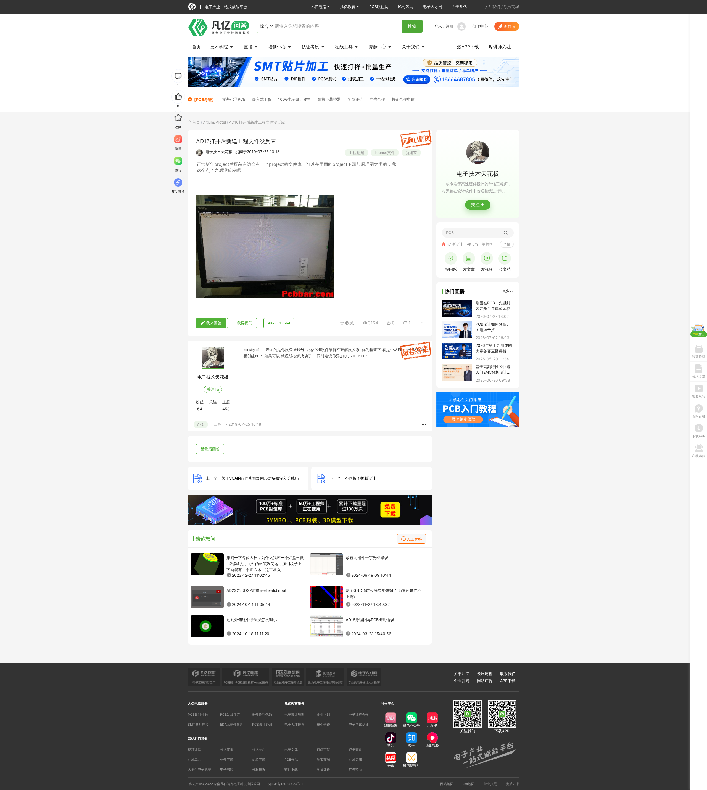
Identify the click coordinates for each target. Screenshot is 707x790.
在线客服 (355, 759)
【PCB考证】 (204, 99)
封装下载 (258, 759)
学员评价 (355, 99)
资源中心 (377, 46)
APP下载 (468, 46)
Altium (472, 244)
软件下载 (226, 759)
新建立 (411, 152)
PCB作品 (291, 759)
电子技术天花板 (219, 151)
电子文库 (291, 750)
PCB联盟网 (379, 6)
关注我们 (492, 6)
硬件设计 (455, 244)
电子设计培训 (294, 714)
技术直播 (226, 750)
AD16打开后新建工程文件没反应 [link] (257, 122)
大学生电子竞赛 (199, 769)
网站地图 (446, 784)
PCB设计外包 (198, 714)
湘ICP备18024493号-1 (286, 784)
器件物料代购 (262, 714)
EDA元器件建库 (231, 724)
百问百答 (323, 750)
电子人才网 (432, 6)
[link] (196, 122)
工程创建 (356, 152)
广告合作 (377, 99)
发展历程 (484, 673)
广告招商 (355, 769)
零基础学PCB (234, 99)
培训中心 (277, 46)
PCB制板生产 (230, 714)
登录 (438, 26)
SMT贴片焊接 (198, 724)
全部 (507, 244)
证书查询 (355, 750)
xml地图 (468, 784)
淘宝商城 (323, 759)
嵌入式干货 (261, 99)
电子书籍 (226, 769)
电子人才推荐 (294, 724)
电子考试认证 (359, 724)
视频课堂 (194, 750)
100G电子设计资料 (294, 99)
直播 (249, 46)
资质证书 (512, 784)
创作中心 (480, 26)
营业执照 (490, 784)
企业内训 (323, 714)
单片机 (487, 244)
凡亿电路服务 (198, 703)
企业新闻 (461, 680)
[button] (321, 6)
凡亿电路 (318, 6)
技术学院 (219, 46)
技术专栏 (258, 750)
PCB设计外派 (262, 724)
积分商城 (511, 6)
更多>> (508, 291)
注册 (449, 26)
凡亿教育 (347, 6)
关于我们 (411, 46)
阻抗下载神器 (329, 99)
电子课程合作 (359, 714)
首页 (196, 46)
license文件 (385, 152)
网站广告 (484, 680)
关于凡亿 (459, 6)
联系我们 (508, 673)
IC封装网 (405, 6)
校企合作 (323, 724)
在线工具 (344, 46)
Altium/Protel (214, 122)
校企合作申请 (403, 99)
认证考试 (311, 46)
